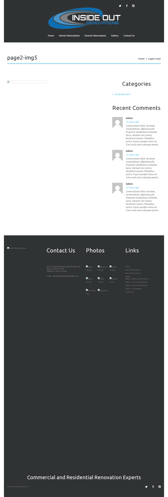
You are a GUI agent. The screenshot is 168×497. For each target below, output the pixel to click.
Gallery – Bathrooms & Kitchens (136, 279)
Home (51, 35)
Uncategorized (122, 94)
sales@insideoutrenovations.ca (65, 276)
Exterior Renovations (95, 35)
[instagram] (133, 5)
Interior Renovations (69, 35)
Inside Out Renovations (15, 486)
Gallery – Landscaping (133, 288)
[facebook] (126, 5)
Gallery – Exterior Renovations (136, 285)
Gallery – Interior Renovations (136, 282)
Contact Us (129, 35)
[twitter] (120, 5)
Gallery (115, 35)
